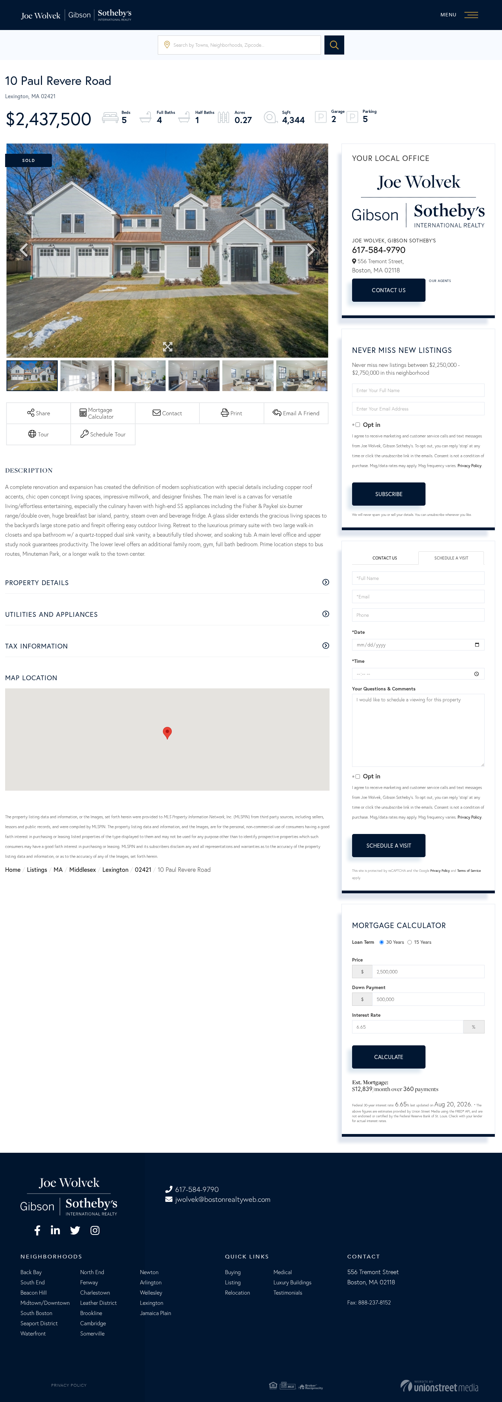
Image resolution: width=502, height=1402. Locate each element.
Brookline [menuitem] (91, 1313)
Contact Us (389, 290)
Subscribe (389, 493)
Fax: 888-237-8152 (369, 1302)
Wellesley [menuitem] (151, 1292)
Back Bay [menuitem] (31, 1272)
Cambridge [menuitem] (93, 1323)
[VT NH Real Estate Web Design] (404, 1385)
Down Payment (369, 987)
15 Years (422, 942)
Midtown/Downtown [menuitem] (45, 1302)
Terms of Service (469, 870)
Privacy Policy (470, 465)
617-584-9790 (378, 249)
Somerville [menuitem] (92, 1333)
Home (12, 869)
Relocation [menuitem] (237, 1292)
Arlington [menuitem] (151, 1282)
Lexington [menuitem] (151, 1302)
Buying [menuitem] (233, 1272)
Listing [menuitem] (233, 1282)
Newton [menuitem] (149, 1272)
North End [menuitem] (92, 1272)
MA (58, 869)
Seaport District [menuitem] (39, 1323)
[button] (334, 45)
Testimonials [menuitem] (288, 1292)
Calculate (388, 1056)
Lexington (115, 869)
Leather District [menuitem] (98, 1302)
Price (357, 960)
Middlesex (82, 869)
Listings (37, 869)
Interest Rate (366, 1015)
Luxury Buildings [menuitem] (292, 1282)
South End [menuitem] (32, 1282)
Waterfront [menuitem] (33, 1333)
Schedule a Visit (451, 558)
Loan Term (363, 942)
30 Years (395, 942)
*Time (358, 661)
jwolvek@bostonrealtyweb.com (222, 1199)
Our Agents (440, 281)
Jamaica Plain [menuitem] (155, 1313)
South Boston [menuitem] (36, 1313)
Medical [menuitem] (283, 1272)
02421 (143, 869)
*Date (358, 632)
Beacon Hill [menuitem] (33, 1292)
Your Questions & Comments (384, 689)
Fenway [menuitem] (89, 1282)
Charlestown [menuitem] (95, 1292)
